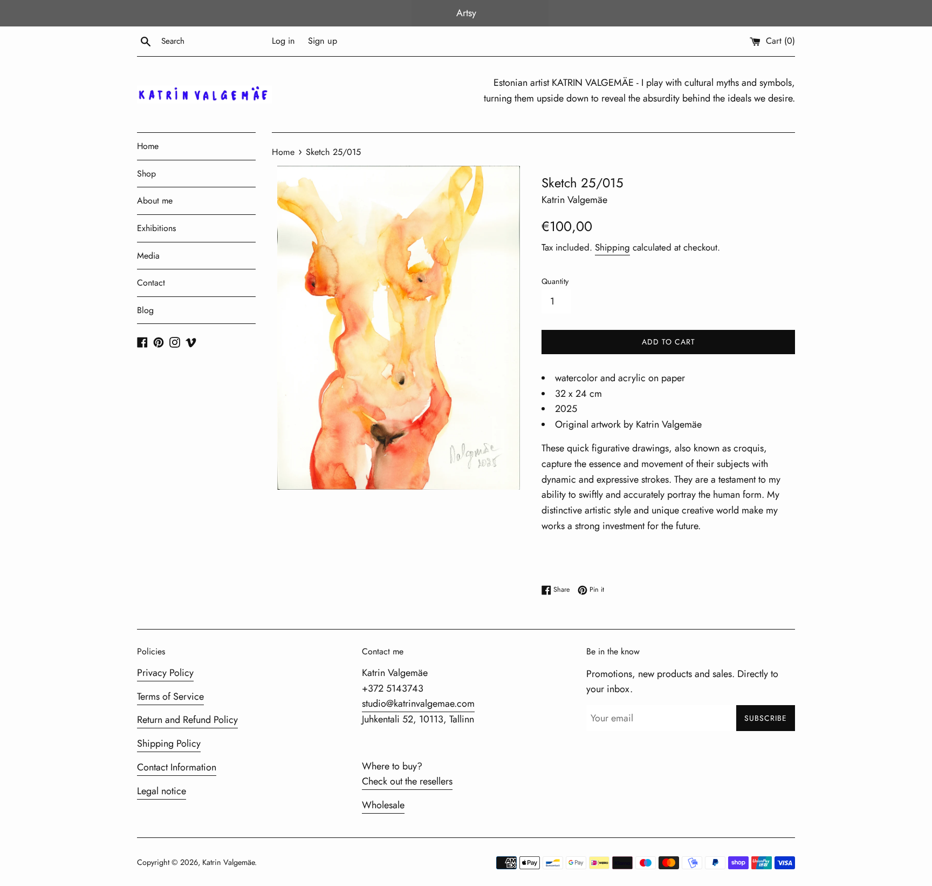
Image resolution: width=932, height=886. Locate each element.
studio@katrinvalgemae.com (418, 703)
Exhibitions (156, 228)
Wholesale (383, 805)
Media (148, 255)
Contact (151, 282)
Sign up (322, 41)
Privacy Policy (165, 673)
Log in (283, 41)
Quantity (555, 281)
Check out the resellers (407, 781)
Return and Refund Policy (187, 720)
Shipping (612, 247)
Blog (145, 310)
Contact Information (176, 767)
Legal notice (161, 791)
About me (155, 200)
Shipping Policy (169, 743)
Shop (146, 173)
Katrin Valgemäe (228, 862)
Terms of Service (170, 696)
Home (148, 146)
